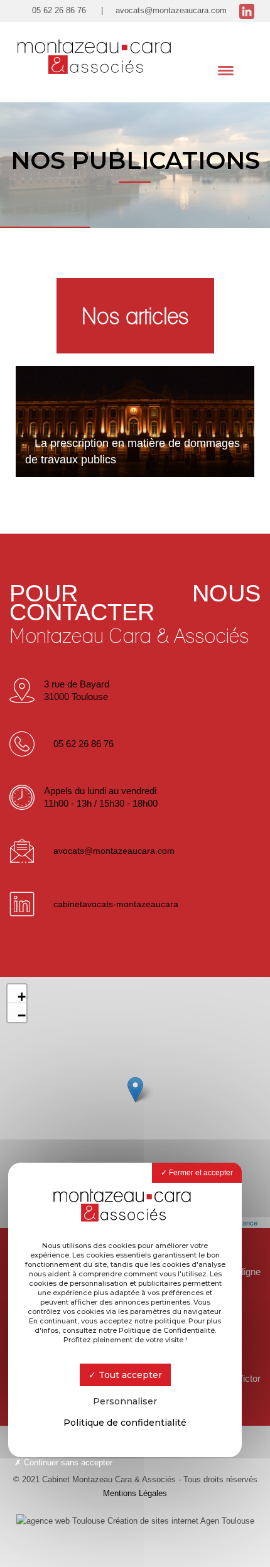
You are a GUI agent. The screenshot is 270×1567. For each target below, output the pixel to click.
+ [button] (22, 996)
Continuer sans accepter (66, 1462)
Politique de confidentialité (124, 1422)
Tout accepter (129, 1375)
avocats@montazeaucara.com (171, 10)
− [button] (22, 1015)
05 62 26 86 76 (59, 10)
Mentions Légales (135, 1493)
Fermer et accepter (200, 1172)
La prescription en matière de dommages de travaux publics (132, 451)
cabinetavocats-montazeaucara (115, 904)
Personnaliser (125, 1401)
